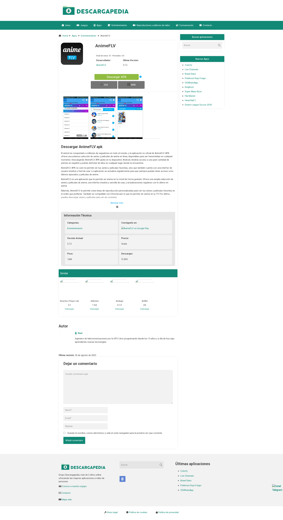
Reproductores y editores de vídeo (153, 25)
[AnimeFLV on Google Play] (135, 228)
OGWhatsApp (191, 82)
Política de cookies (138, 512)
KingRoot (189, 87)
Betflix (145, 301)
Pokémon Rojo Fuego (195, 78)
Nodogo (119, 301)
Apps (99, 25)
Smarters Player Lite (69, 301)
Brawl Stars (190, 74)
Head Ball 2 (190, 100)
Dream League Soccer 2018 (198, 104)
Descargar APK (116, 77)
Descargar (69, 309)
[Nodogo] (119, 289)
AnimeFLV (101, 65)
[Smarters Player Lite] (69, 289)
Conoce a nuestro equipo (74, 486)
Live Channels (191, 69)
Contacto (207, 25)
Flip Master (190, 96)
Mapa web (67, 499)
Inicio (67, 25)
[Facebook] (122, 479)
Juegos (84, 25)
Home (65, 35)
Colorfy (188, 65)
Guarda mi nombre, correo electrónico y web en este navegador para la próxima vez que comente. (114, 433)
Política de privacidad (168, 512)
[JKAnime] (94, 289)
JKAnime (94, 301)
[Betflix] (145, 289)
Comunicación (186, 25)
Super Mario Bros (193, 91)
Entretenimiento (119, 25)
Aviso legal (112, 512)
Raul (80, 333)
